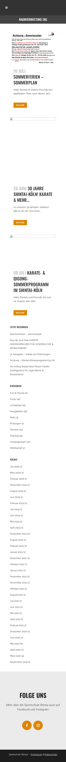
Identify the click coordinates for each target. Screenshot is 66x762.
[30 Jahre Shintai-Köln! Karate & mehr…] (33, 149)
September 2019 (18, 662)
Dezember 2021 (18, 576)
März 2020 (15, 656)
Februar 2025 (17, 503)
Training (14, 435)
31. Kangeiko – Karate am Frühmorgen (30, 354)
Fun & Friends (17, 393)
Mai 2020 (14, 643)
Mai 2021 (14, 613)
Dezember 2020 (18, 631)
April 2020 (15, 649)
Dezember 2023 (18, 533)
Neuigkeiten (16, 411)
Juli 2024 (14, 509)
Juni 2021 (15, 607)
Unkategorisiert (18, 442)
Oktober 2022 (17, 564)
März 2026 (15, 472)
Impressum (36, 754)
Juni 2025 (15, 497)
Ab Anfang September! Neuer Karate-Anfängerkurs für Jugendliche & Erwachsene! (30, 370)
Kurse (13, 399)
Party (12, 417)
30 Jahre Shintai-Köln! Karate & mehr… (33, 194)
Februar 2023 (17, 546)
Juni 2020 (15, 637)
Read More (20, 105)
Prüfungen (15, 423)
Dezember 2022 (18, 558)
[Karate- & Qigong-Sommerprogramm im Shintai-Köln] (33, 251)
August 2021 (16, 594)
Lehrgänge (16, 405)
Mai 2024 (14, 521)
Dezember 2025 (18, 485)
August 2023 (16, 540)
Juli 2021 (14, 601)
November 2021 (18, 582)
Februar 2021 (17, 625)
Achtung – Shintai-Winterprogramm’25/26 (32, 360)
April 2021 (15, 619)
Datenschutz (51, 754)
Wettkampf (16, 448)
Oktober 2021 (17, 588)
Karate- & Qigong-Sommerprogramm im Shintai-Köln (31, 281)
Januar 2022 (16, 570)
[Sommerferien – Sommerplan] (33, 48)
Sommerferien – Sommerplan (28, 80)
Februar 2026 (17, 478)
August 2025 (16, 491)
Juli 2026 (14, 466)
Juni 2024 (15, 515)
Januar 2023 (16, 552)
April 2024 (15, 527)
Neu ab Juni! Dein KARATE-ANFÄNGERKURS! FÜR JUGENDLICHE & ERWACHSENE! (31, 344)
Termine (14, 429)
